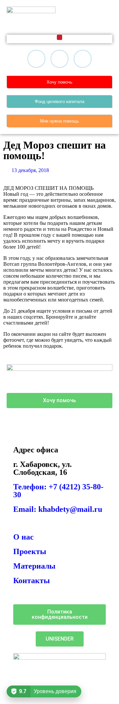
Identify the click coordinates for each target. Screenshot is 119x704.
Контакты (31, 580)
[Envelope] (83, 59)
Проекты (29, 551)
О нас (23, 537)
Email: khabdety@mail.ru (57, 509)
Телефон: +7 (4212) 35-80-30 (58, 490)
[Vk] (36, 59)
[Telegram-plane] (15, 423)
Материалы (34, 566)
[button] (59, 37)
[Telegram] (59, 59)
